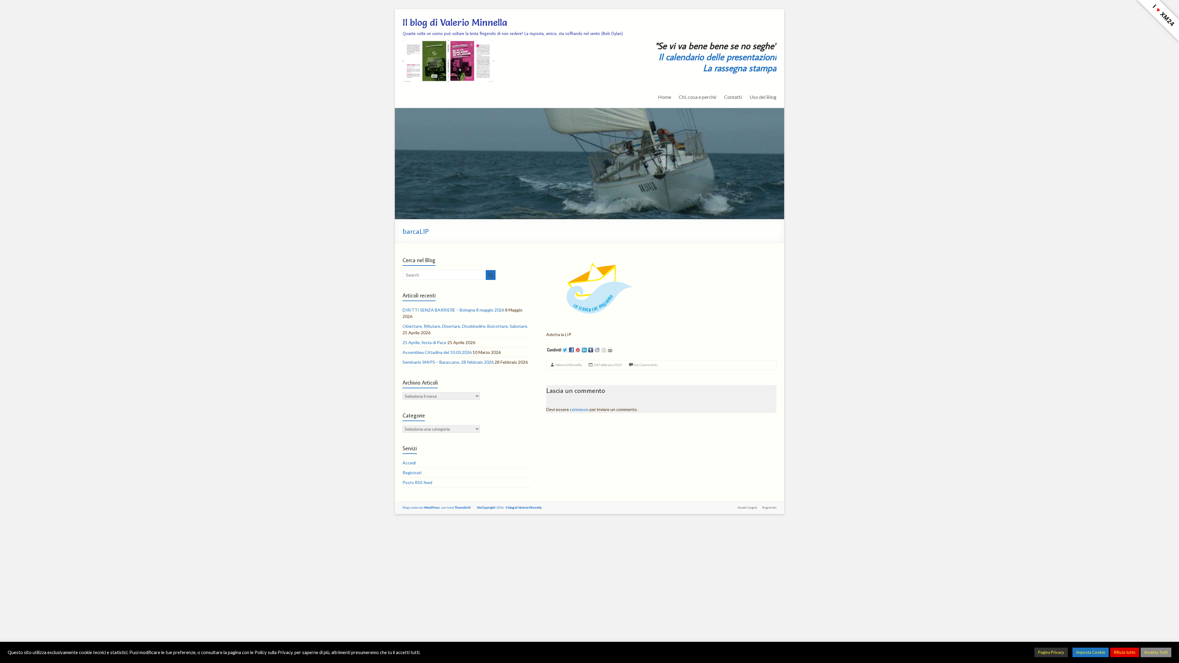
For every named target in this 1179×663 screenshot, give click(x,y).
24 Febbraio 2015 (607, 365)
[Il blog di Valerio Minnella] (589, 111)
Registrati (412, 472)
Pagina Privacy (1051, 652)
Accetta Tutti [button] (1156, 652)
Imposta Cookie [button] (1090, 652)
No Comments (646, 365)
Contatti (733, 97)
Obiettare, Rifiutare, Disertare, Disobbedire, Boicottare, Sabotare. (465, 326)
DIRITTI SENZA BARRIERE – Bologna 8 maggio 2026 (453, 309)
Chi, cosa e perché (697, 97)
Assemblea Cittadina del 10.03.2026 (437, 352)
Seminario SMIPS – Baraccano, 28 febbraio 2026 (448, 362)
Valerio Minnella (568, 365)
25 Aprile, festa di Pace (424, 342)
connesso (579, 409)
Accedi (409, 462)
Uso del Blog (762, 97)
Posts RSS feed (417, 482)
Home (664, 97)
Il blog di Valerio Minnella (455, 22)
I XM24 (1163, 15)
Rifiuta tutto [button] (1124, 652)
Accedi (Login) (747, 507)
